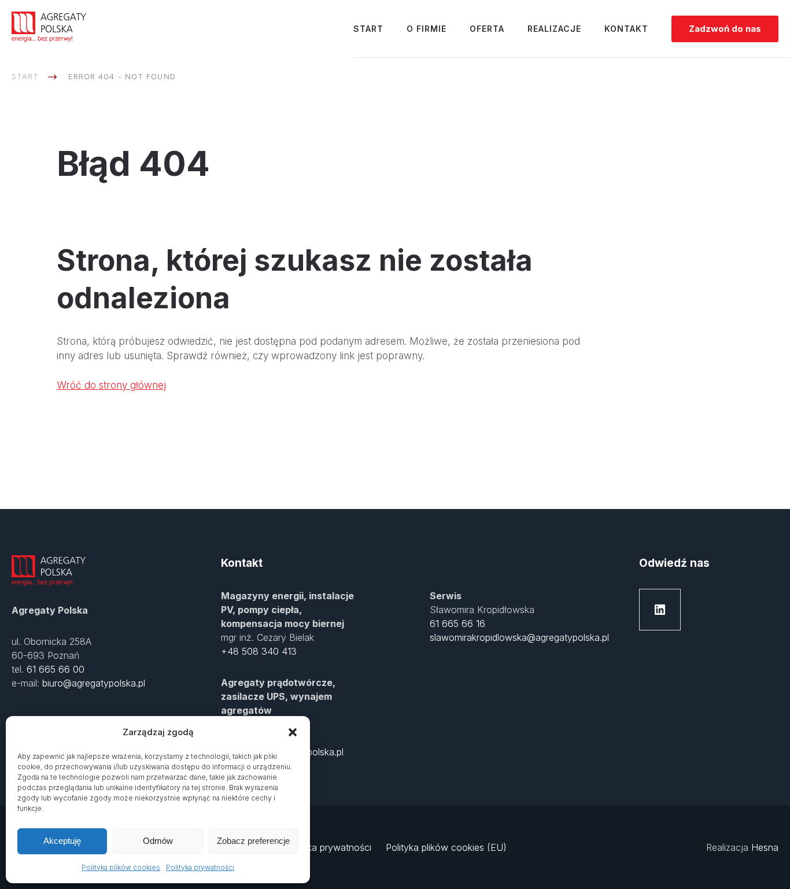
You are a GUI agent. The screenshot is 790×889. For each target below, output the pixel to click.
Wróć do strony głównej (111, 385)
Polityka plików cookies (121, 867)
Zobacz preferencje (253, 841)
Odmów (158, 841)
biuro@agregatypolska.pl (93, 683)
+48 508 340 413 (259, 651)
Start (368, 29)
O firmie (426, 29)
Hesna (764, 847)
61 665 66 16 (457, 623)
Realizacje (554, 29)
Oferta (487, 29)
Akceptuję (62, 841)
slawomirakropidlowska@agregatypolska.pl (519, 637)
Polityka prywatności (200, 867)
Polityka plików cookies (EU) (446, 847)
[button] (292, 732)
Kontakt (626, 29)
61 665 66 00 (55, 669)
